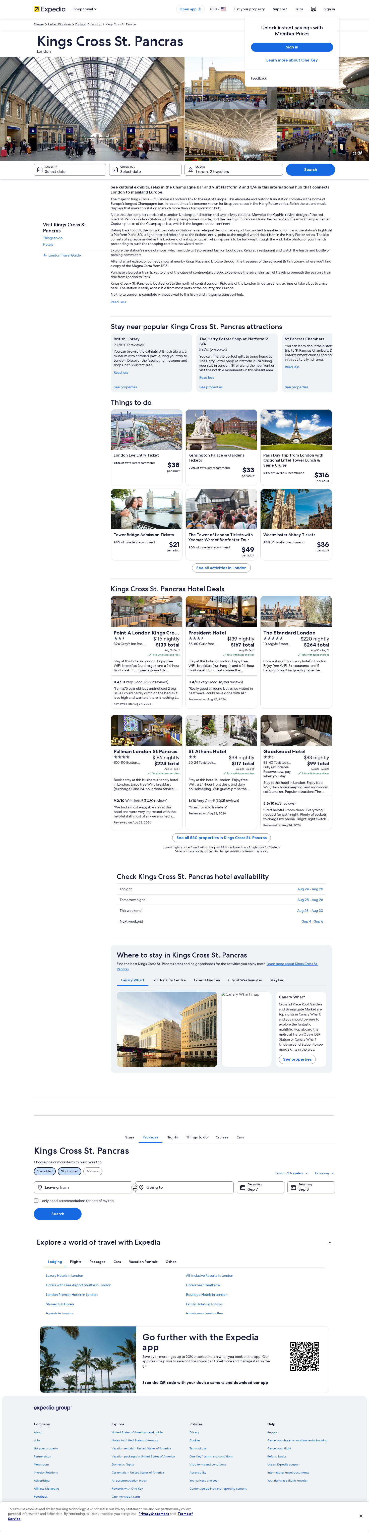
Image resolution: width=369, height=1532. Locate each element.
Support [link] (273, 1432)
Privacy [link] (194, 1432)
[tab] (132, 980)
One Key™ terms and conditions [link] (211, 1456)
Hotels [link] (48, 244)
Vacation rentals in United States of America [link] (141, 1448)
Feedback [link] (40, 1497)
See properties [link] (125, 387)
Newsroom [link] (41, 1464)
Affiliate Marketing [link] (46, 1489)
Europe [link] (39, 24)
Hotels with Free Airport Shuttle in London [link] (78, 1285)
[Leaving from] (83, 1187)
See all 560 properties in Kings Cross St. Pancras (221, 837)
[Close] (360, 1516)
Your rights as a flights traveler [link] (287, 1481)
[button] (184, 1242)
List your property (249, 9)
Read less (121, 372)
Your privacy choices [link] (203, 1481)
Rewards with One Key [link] (127, 1489)
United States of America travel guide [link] (137, 1432)
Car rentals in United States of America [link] (138, 1473)
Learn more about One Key (292, 60)
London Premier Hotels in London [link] (72, 1294)
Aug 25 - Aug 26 (310, 900)
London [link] (96, 24)
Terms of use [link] (198, 1448)
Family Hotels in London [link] (204, 1304)
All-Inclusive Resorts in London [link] (209, 1275)
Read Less (118, 302)
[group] (301, 1026)
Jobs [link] (37, 1440)
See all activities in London (221, 567)
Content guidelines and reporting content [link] (218, 1489)
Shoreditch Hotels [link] (60, 1304)
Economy (322, 1173)
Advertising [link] (41, 1481)
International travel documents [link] (288, 1473)
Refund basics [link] (276, 1456)
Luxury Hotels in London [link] (64, 1275)
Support (280, 9)
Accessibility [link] (198, 1473)
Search (310, 169)
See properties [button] (297, 1059)
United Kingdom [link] (59, 24)
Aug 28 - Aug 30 (310, 910)
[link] (292, 78)
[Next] (332, 363)
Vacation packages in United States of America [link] (143, 1456)
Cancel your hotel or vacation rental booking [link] (297, 1440)
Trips (299, 9)
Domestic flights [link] (123, 1464)
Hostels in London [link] (60, 1313)
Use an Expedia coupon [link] (283, 1464)
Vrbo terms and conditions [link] (208, 1464)
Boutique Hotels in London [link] (206, 1294)
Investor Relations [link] (46, 1473)
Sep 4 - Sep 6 (312, 921)
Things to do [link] (53, 238)
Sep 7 (253, 1189)
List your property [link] (46, 1448)
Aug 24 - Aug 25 (310, 889)
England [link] (80, 24)
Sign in (329, 9)
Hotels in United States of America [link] (135, 1440)
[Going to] (184, 1187)
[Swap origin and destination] (134, 1187)
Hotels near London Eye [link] (204, 1313)
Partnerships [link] (42, 1456)
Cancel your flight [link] (279, 1448)
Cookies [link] (195, 1440)
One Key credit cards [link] (126, 1497)
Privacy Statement (154, 1514)
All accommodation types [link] (129, 1481)
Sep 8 (303, 1189)
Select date (55, 171)
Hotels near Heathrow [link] (203, 1285)
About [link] (38, 1432)
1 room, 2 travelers (212, 171)
